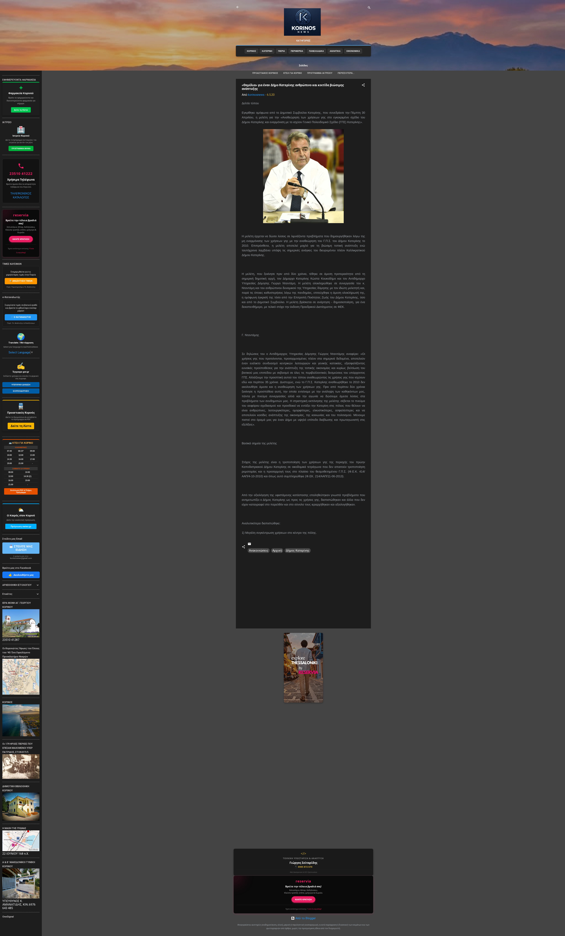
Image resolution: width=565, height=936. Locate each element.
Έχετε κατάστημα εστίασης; (303, 909)
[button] (363, 85)
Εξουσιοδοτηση (21, 391)
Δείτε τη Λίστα (21, 110)
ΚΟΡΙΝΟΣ (251, 51)
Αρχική (277, 550)
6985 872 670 (303, 866)
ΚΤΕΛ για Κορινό (292, 73)
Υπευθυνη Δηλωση (20, 385)
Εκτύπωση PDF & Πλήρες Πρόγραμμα (21, 491)
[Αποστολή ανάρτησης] (249, 544)
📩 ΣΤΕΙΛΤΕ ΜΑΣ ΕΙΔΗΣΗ (21, 548)
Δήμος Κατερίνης (297, 550)
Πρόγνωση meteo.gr (21, 526)
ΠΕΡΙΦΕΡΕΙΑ (297, 51)
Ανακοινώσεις (258, 550)
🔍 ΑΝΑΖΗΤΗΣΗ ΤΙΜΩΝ (20, 281)
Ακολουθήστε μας (21, 574)
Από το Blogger (305, 918)
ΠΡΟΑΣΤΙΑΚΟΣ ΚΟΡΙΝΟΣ (265, 73)
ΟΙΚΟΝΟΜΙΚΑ (353, 51)
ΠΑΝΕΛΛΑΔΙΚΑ (316, 51)
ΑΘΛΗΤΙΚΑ (335, 51)
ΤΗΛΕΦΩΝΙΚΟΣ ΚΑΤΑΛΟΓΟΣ (20, 195)
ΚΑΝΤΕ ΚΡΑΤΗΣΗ (303, 899)
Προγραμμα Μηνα (20, 148)
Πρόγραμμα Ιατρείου (319, 73)
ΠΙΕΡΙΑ (281, 51)
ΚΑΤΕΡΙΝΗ (267, 51)
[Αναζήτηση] (369, 8)
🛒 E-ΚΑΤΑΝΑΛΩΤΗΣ (21, 317)
